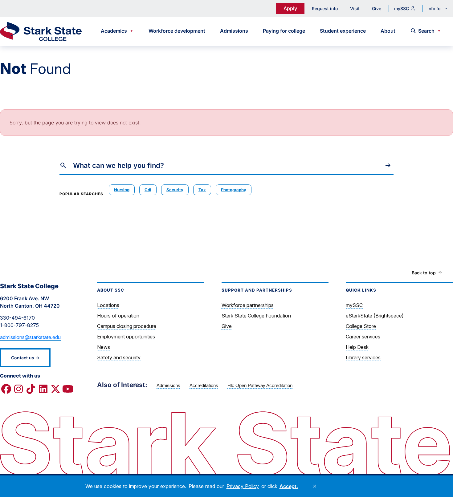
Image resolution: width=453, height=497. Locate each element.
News (103, 347)
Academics (114, 31)
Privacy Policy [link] (242, 486)
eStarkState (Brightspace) (375, 316)
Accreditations (204, 385)
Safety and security (119, 357)
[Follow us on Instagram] (18, 389)
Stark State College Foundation (256, 316)
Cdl (148, 189)
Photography (233, 189)
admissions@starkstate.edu (30, 337)
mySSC (401, 8)
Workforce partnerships (248, 305)
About (388, 31)
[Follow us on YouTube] (68, 389)
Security (174, 189)
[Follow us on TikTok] (31, 389)
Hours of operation (118, 316)
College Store (361, 326)
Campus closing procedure (126, 326)
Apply (290, 8)
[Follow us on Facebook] (6, 389)
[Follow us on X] (55, 389)
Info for (434, 8)
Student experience (343, 31)
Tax (202, 189)
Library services (363, 357)
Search (426, 31)
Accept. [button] (289, 486)
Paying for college (284, 31)
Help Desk (357, 347)
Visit (355, 8)
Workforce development (177, 31)
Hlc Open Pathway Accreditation (259, 385)
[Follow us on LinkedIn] (43, 389)
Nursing (121, 189)
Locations (108, 305)
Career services (363, 336)
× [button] (314, 486)
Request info (325, 8)
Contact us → (25, 357)
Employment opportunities (126, 336)
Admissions (234, 31)
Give (376, 8)
